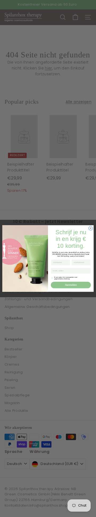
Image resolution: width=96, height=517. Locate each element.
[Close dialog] (91, 228)
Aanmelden (71, 285)
